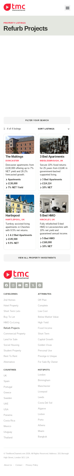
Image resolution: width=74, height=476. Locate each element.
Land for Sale (10, 339)
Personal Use (45, 350)
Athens (41, 425)
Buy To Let (9, 317)
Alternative (9, 362)
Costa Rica (9, 420)
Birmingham (44, 380)
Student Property (12, 350)
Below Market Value (48, 317)
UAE (6, 404)
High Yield (43, 322)
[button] (67, 8)
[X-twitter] (33, 285)
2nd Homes (9, 300)
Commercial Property (15, 333)
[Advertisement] (37, 76)
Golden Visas (45, 345)
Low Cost (43, 311)
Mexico (7, 426)
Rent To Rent (10, 356)
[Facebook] (6, 285)
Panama (8, 415)
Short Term (43, 333)
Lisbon (41, 414)
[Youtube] (20, 285)
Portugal (8, 387)
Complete (43, 305)
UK (5, 375)
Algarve (42, 408)
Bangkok (42, 436)
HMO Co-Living (11, 322)
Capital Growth (45, 339)
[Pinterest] (40, 285)
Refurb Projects (12, 328)
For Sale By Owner (48, 362)
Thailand (8, 437)
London (41, 375)
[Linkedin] (26, 285)
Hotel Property (11, 305)
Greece (7, 392)
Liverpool (42, 391)
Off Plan (42, 300)
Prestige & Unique (47, 356)
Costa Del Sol (45, 403)
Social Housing (11, 345)
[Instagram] (13, 285)
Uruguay (8, 432)
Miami (41, 431)
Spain (7, 381)
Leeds (41, 397)
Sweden (8, 398)
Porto (40, 420)
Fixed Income (45, 328)
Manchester (44, 386)
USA (6, 409)
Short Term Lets (12, 311)
